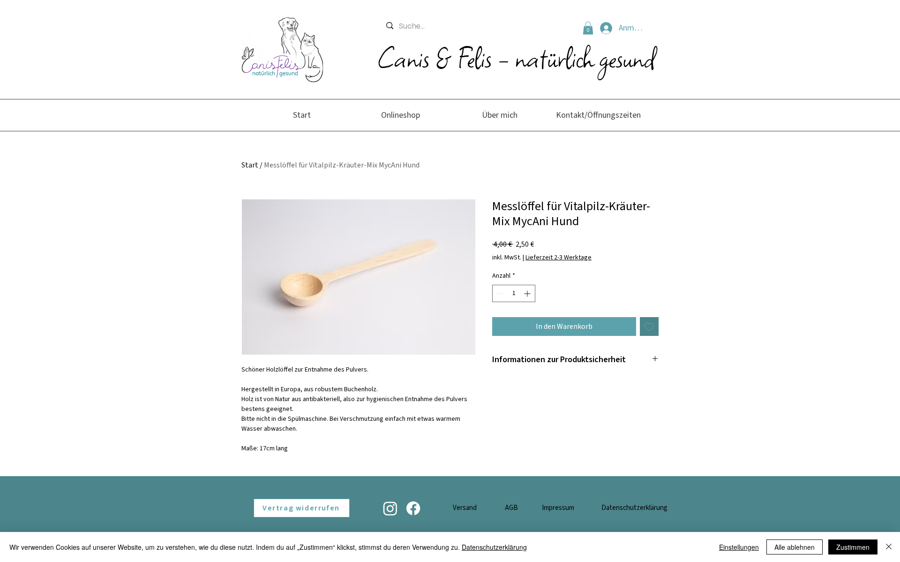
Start (249, 165)
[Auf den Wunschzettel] (649, 326)
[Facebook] (413, 508)
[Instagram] (390, 508)
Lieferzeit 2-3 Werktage (558, 257)
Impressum (558, 508)
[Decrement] (499, 293)
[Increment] (528, 293)
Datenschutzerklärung (634, 508)
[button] (588, 28)
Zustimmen (853, 547)
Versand (465, 508)
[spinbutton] (513, 293)
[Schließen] (888, 546)
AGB (511, 508)
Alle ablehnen (794, 547)
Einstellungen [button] (739, 547)
